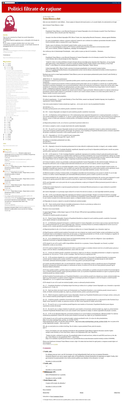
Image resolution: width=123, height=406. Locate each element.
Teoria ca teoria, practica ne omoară (14, 171)
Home (81, 392)
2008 (6, 139)
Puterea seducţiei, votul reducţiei (13, 107)
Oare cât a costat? (10, 114)
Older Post (117, 392)
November (8, 69)
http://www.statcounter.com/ (10, 145)
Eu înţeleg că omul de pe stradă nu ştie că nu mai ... (17, 75)
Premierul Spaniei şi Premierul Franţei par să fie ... (17, 84)
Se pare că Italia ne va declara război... (14, 89)
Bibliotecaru (48, 372)
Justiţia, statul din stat (10, 106)
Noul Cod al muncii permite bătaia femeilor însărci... (17, 83)
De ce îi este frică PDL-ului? (12, 115)
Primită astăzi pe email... (11, 109)
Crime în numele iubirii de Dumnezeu (14, 72)
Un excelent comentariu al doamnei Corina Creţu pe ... (18, 73)
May (7, 126)
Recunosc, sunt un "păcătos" (12, 101)
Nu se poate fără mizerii (11, 95)
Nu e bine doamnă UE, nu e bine (13, 78)
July (7, 122)
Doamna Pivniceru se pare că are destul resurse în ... (17, 97)
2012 (6, 65)
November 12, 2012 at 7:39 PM (53, 378)
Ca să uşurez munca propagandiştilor (14, 70)
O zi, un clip (8, 177)
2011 (6, 134)
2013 (6, 63)
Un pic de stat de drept (10, 161)
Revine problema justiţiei (11, 100)
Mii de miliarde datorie (11, 104)
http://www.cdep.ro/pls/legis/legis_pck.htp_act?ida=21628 (91, 321)
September (8, 119)
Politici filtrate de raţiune (34, 9)
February (8, 131)
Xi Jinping (8, 93)
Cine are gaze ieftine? (11, 90)
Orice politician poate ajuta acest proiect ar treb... (17, 92)
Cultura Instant (9, 165)
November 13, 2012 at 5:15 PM (53, 386)
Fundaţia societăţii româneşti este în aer (14, 86)
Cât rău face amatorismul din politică (14, 79)
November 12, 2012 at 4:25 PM (53, 361)
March (7, 129)
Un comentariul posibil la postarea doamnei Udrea (17, 111)
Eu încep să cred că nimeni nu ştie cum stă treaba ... (17, 87)
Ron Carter (7, 166)
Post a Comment (47, 389)
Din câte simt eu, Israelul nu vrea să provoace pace (17, 81)
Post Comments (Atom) (56, 396)
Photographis (8, 151)
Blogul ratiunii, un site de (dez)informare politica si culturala (18, 160)
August (8, 120)
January (8, 132)
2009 (6, 138)
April (7, 127)
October (8, 117)
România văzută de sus (11, 112)
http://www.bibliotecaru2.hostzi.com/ (12, 57)
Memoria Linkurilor (10, 204)
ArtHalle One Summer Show (11, 153)
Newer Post (46, 392)
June (7, 124)
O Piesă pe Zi (8, 189)
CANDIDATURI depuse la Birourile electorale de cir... (18, 98)
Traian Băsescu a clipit (51, 18)
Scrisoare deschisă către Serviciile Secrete (14, 206)
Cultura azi (8, 183)
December (8, 67)
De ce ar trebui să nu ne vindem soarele (15, 76)
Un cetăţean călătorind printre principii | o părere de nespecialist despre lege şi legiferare (18, 196)
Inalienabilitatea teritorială (10, 198)
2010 (6, 136)
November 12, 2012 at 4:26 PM (53, 369)
